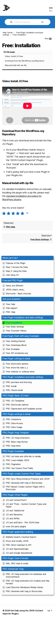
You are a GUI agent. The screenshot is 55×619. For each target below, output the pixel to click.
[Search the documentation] (11, 22)
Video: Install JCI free (14, 56)
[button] (48, 38)
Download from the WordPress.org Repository (24, 61)
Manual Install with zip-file (16, 65)
